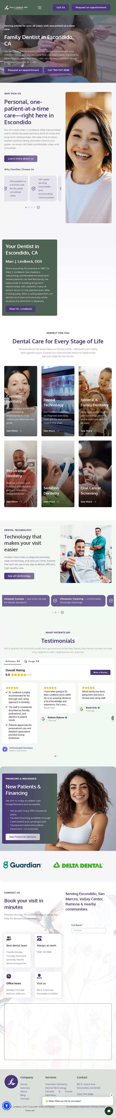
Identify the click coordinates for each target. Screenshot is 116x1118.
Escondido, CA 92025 (47, 993)
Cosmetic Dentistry (56, 1084)
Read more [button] (49, 708)
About (23, 1091)
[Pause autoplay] (38, 207)
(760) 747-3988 (44, 952)
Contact (24, 1098)
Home (23, 1084)
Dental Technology (56, 1088)
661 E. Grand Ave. (45, 990)
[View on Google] (43, 719)
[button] (39, 7)
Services (25, 1088)
